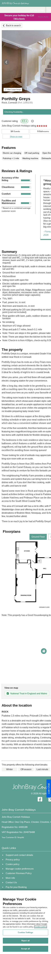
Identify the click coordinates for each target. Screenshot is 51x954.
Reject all (25, 941)
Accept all (25, 949)
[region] (25, 922)
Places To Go (43, 17)
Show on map (16, 136)
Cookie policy (41, 927)
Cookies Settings (25, 932)
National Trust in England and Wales (28, 693)
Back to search (13, 25)
